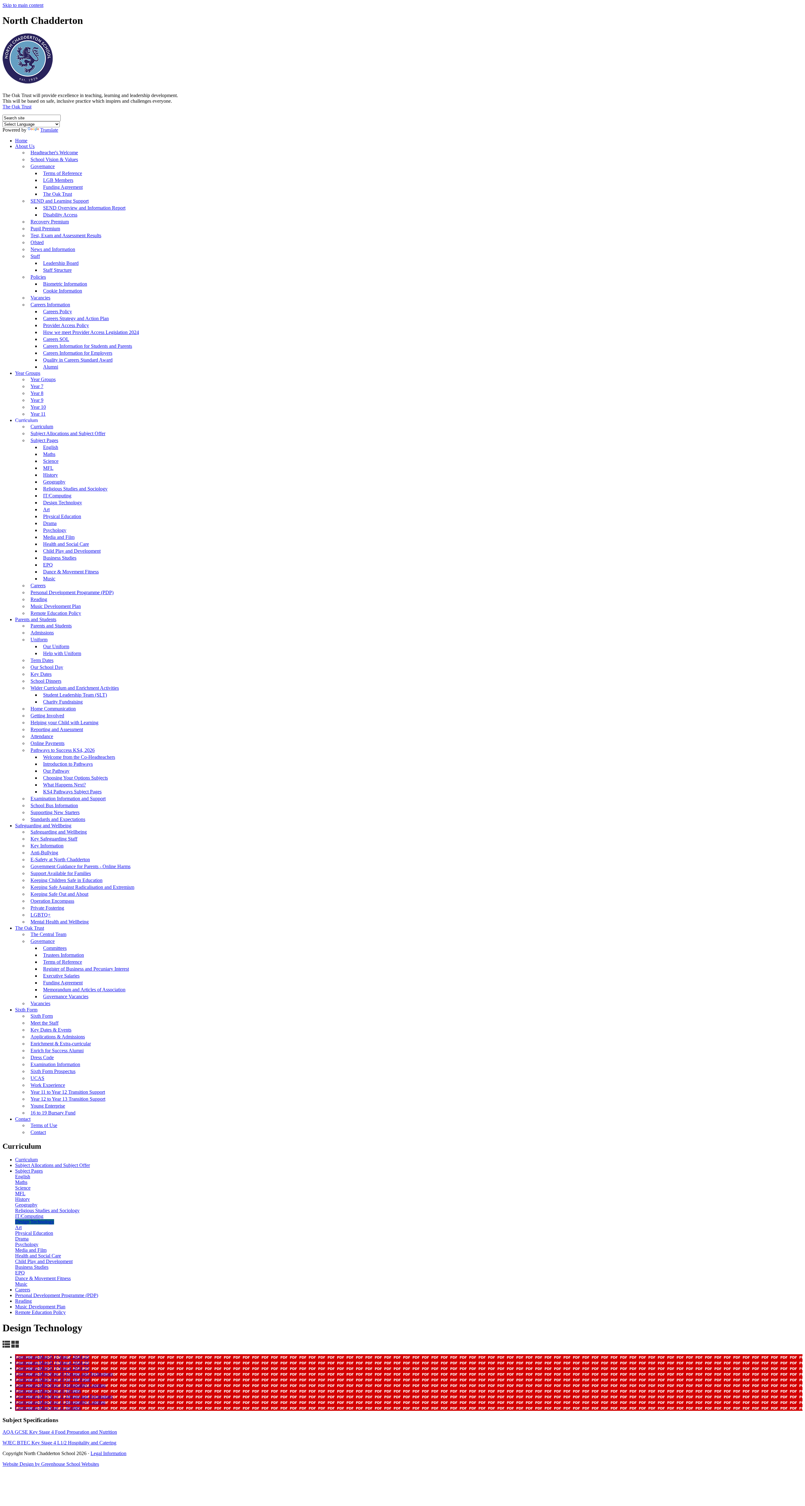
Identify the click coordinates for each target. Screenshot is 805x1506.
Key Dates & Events (51, 1029)
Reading (39, 599)
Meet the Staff (44, 1023)
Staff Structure (57, 270)
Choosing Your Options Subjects (75, 777)
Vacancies (40, 297)
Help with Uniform (62, 653)
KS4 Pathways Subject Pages (72, 791)
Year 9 (37, 400)
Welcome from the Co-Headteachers (79, 757)
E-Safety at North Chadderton (60, 859)
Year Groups (27, 373)
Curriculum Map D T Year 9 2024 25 (52, 1368)
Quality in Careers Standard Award (78, 360)
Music (49, 578)
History (50, 475)
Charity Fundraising (63, 701)
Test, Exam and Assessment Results (66, 235)
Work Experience (48, 1085)
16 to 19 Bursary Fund (53, 1112)
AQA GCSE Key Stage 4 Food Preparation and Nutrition (60, 1432)
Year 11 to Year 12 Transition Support (68, 1092)
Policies (38, 277)
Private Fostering (47, 908)
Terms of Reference (62, 173)
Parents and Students (35, 619)
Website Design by (22, 1464)
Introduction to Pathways (68, 764)
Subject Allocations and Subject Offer (68, 433)
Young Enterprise (48, 1106)
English (50, 447)
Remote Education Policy (56, 613)
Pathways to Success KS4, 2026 (63, 750)
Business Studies (59, 558)
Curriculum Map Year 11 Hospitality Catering (60, 1402)
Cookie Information (62, 290)
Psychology (54, 530)
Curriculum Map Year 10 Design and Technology (64, 1374)
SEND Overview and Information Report (84, 208)
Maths (49, 454)
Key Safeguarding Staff (54, 838)
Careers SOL (56, 339)
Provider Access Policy (66, 325)
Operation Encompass (52, 901)
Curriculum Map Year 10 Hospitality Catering (60, 1385)
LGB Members (58, 180)
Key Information (47, 845)
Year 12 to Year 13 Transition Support (68, 1099)
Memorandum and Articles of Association (84, 989)
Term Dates (42, 660)
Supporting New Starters (55, 812)
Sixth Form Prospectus (53, 1071)
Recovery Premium (50, 221)
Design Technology (62, 502)
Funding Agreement (63, 187)
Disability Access (60, 214)
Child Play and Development (72, 551)
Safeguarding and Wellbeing (43, 825)
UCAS (37, 1078)
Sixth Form (26, 1009)
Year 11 (38, 414)
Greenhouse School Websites (70, 1464)
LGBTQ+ (41, 914)
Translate (49, 130)
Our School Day (47, 667)
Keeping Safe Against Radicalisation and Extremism (82, 887)
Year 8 (37, 393)
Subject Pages (44, 440)
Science (50, 461)
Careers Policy (57, 311)
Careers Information (50, 304)
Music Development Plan (56, 606)
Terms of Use (44, 1125)
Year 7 (37, 386)
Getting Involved (47, 715)
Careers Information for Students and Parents (87, 346)
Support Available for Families (61, 873)
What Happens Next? (64, 784)
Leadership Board (61, 263)
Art (46, 509)
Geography (54, 482)
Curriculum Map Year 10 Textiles (48, 1391)
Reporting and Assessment (57, 729)
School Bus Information (54, 805)
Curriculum (26, 420)
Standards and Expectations (58, 819)
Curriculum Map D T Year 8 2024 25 (52, 1362)
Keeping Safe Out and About (59, 894)
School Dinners (46, 681)
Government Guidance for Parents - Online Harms (80, 866)
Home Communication (53, 708)
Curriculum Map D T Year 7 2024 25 (52, 1357)
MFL (48, 468)
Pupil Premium (45, 228)
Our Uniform (56, 646)
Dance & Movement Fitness (71, 571)
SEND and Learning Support (60, 201)
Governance (43, 166)
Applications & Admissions (58, 1036)
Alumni (50, 367)
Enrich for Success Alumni (57, 1050)
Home (21, 140)
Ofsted (37, 242)
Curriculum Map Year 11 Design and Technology (64, 1396)
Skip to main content (23, 5)
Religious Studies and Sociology (75, 488)
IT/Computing (57, 495)
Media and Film (59, 537)
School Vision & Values (54, 159)
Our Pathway (56, 771)
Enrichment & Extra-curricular (61, 1043)
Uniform (39, 639)
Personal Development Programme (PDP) (72, 592)
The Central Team (48, 934)
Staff (35, 256)
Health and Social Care (66, 544)
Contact (23, 1119)
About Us (25, 146)
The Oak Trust (17, 106)
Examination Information (55, 1064)
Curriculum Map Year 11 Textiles (48, 1407)
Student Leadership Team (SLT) (75, 695)
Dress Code (42, 1057)
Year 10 (38, 407)
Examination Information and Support (68, 798)
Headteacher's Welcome (54, 152)
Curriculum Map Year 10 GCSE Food (53, 1379)
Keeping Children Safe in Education (67, 880)
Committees (55, 948)
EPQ (48, 564)
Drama (50, 523)
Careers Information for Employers (77, 353)
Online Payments (47, 743)
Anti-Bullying (44, 852)
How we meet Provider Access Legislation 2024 (91, 332)
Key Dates (41, 674)
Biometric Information (65, 284)
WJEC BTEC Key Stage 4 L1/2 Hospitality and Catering (59, 1442)
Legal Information (108, 1453)
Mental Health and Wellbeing (60, 921)
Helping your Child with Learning (64, 722)
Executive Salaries (61, 975)
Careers (38, 585)
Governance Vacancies (65, 996)
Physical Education (62, 516)
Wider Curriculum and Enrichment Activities (75, 688)
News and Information (53, 249)
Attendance (42, 736)
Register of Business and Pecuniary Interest (86, 969)
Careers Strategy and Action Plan (76, 318)
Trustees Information (63, 955)
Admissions (42, 632)
